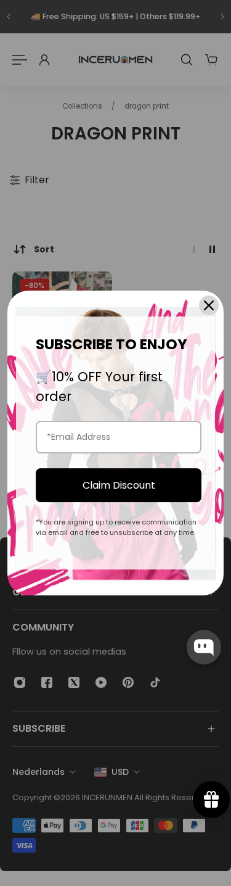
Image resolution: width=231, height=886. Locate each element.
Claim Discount (119, 485)
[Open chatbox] (204, 647)
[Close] (209, 305)
